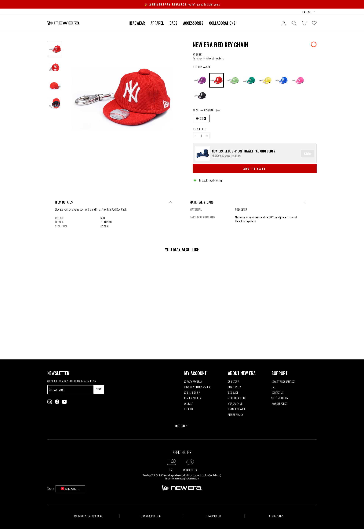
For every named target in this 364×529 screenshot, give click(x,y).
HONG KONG (70, 488)
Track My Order (192, 398)
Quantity (200, 129)
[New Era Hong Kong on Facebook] (57, 402)
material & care (201, 202)
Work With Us (235, 403)
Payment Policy (279, 403)
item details (64, 202)
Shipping (197, 58)
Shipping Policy (279, 398)
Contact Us (277, 392)
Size (204, 110)
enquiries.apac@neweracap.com (185, 478)
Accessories (193, 23)
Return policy (235, 414)
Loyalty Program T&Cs (283, 381)
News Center (234, 387)
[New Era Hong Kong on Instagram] (49, 402)
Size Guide (233, 392)
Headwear (137, 23)
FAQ (273, 387)
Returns (188, 409)
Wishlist (188, 403)
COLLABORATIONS (222, 23)
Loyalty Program (193, 381)
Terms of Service (236, 409)
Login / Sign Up (192, 392)
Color (197, 67)
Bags (173, 23)
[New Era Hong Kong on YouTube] (64, 402)
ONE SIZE (201, 118)
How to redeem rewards (197, 387)
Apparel (157, 23)
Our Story (233, 381)
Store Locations (236, 398)
